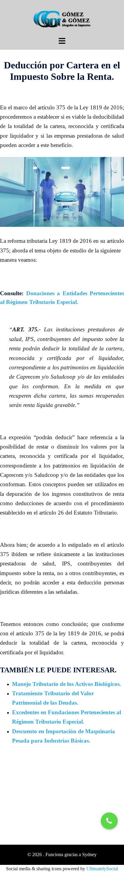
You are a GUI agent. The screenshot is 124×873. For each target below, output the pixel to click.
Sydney (89, 854)
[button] (109, 820)
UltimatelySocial (102, 868)
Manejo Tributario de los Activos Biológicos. (66, 684)
